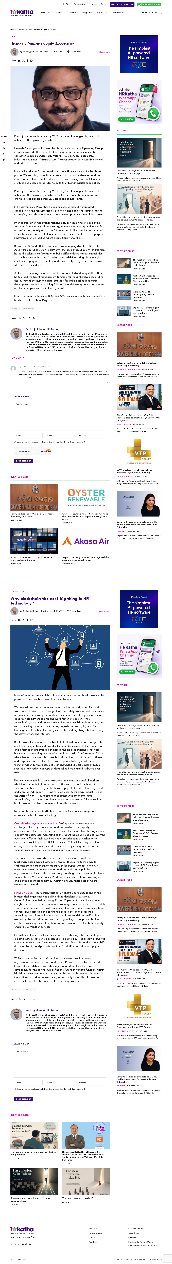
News (59, 13)
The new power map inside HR (77, 1198)
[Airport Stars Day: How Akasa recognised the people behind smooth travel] (86, 541)
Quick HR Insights (124, 424)
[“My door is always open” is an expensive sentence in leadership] (139, 153)
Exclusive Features (136, 1229)
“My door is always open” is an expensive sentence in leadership (138, 172)
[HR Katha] (21, 12)
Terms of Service (155, 1259)
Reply (106, 382)
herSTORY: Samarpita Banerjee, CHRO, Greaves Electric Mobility (146, 278)
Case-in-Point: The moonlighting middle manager (143, 294)
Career (103, 4)
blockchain (16, 989)
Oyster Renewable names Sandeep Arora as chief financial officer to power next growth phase (85, 516)
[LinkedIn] (3, 141)
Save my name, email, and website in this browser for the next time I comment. (51, 442)
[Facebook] (3, 153)
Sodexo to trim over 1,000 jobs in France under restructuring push (31, 558)
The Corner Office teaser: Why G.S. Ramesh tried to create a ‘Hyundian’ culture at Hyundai (139, 418)
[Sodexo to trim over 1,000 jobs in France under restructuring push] (34, 541)
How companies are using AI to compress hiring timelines (31, 1199)
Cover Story (133, 1233)
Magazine (87, 13)
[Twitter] (3, 147)
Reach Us (93, 4)
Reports (101, 13)
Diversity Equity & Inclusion (128, 369)
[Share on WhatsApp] (31, 61)
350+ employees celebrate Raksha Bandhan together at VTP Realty (134, 471)
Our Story (66, 4)
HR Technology (28, 989)
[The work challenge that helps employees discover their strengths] (124, 263)
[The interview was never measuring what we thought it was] (34, 1135)
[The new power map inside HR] (86, 1181)
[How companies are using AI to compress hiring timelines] (34, 1181)
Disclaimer (118, 1259)
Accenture (16, 308)
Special (72, 13)
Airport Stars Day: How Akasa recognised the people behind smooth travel (85, 558)
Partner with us (80, 4)
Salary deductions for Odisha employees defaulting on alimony (31, 515)
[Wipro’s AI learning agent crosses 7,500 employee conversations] (124, 311)
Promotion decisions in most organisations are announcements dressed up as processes (138, 218)
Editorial (132, 1238)
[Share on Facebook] (27, 61)
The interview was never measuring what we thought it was (33, 1153)
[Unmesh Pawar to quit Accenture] (60, 98)
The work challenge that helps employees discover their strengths (146, 262)
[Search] (160, 12)
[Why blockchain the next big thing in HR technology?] (60, 657)
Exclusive (45, 13)
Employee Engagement (125, 476)
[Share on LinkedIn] (19, 61)
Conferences (117, 13)
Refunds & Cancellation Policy (136, 1259)
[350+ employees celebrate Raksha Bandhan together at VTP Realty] (139, 451)
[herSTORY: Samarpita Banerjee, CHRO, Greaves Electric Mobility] (124, 279)
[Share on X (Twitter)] (23, 61)
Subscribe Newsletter (122, 4)
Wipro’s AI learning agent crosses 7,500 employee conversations (146, 310)
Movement (121, 531)
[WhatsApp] (3, 159)
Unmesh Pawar (28, 308)
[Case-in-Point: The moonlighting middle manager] (124, 295)
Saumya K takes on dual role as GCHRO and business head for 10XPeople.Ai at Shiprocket (137, 524)
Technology (18, 592)
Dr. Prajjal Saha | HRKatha (35, 52)
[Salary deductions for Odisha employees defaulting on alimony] (34, 497)
